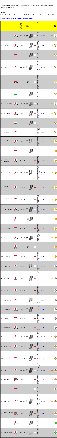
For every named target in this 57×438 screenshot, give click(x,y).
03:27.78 (42, 278)
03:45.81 (42, 401)
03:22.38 (42, 246)
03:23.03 (42, 256)
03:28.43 (42, 300)
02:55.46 (42, 113)
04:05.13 (42, 432)
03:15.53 (42, 209)
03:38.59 (42, 358)
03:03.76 (42, 141)
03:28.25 (42, 290)
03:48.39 (42, 413)
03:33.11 (42, 336)
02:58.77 (42, 132)
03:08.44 (42, 150)
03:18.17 (42, 237)
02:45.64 (42, 81)
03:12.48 (42, 187)
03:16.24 (42, 218)
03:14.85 (42, 199)
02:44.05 (42, 67)
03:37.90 (42, 346)
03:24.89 (42, 266)
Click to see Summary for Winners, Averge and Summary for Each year (16, 18)
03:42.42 (42, 379)
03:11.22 (42, 172)
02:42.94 (42, 55)
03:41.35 (42, 370)
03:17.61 (42, 228)
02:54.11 (42, 103)
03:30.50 (42, 318)
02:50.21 (42, 94)
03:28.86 (42, 309)
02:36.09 (42, 35)
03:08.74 (42, 160)
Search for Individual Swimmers (16, 9)
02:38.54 (42, 45)
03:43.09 (42, 389)
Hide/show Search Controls (5, 9)
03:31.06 (42, 327)
